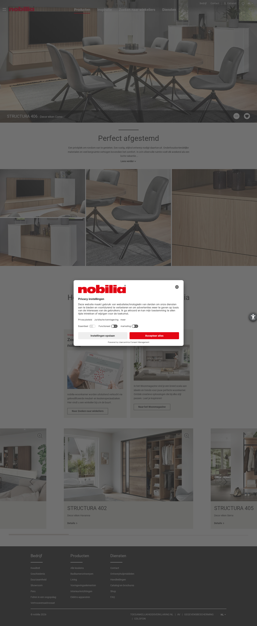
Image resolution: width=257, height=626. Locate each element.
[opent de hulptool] (253, 317)
